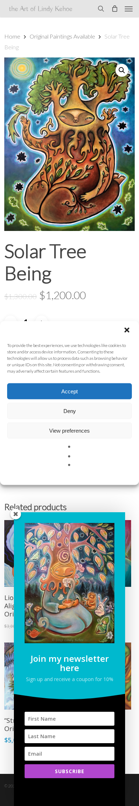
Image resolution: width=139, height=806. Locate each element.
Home (12, 36)
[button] (127, 331)
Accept (69, 391)
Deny (69, 411)
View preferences (69, 430)
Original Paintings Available (62, 36)
